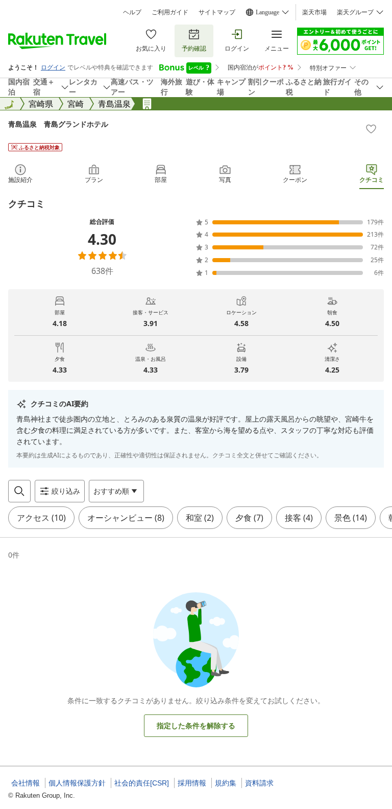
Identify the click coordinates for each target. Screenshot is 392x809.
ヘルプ (132, 12)
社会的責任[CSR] (141, 783)
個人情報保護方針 (77, 783)
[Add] (371, 129)
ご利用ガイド (170, 12)
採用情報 (192, 783)
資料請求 (259, 783)
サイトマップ (217, 12)
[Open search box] (19, 491)
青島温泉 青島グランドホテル (58, 124)
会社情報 (25, 783)
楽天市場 (314, 12)
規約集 (225, 783)
